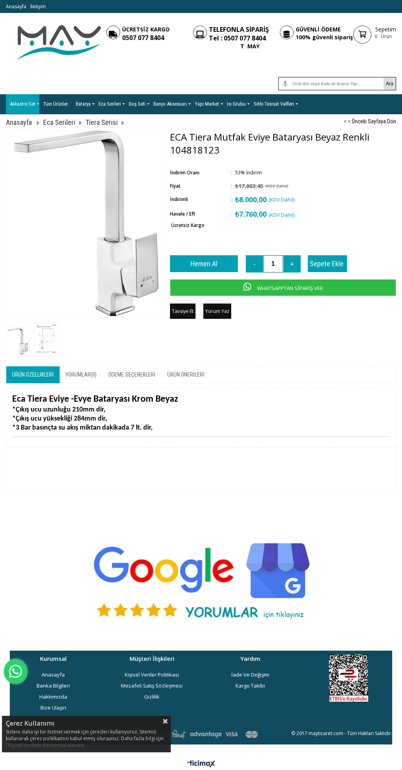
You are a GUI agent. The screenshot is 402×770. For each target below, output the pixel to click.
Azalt (254, 264)
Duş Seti (137, 104)
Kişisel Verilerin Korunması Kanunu (46, 745)
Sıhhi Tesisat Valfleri (274, 104)
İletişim (38, 6)
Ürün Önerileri (186, 374)
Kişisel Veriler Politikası (152, 674)
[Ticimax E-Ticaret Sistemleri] (201, 764)
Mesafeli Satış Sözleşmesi (152, 685)
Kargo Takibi (250, 685)
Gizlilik (151, 696)
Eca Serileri (110, 104)
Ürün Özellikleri (33, 374)
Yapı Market (207, 104)
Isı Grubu (236, 104)
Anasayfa (16, 6)
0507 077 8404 (143, 37)
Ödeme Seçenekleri (131, 374)
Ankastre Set (22, 104)
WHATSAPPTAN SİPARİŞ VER (289, 288)
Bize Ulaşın (53, 707)
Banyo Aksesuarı (170, 104)
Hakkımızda (53, 696)
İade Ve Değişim (250, 674)
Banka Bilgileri (53, 685)
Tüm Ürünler (55, 104)
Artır (292, 264)
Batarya (83, 104)
